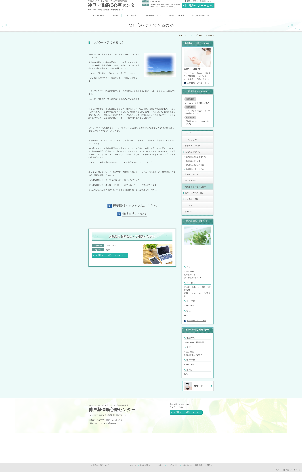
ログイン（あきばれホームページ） (289, 470)
